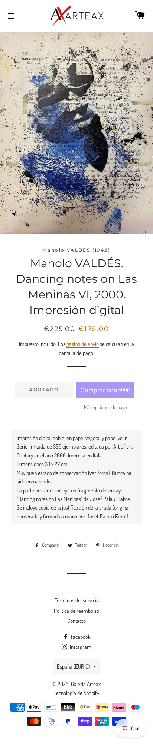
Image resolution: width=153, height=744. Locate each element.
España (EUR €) (73, 666)
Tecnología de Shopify (76, 692)
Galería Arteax (86, 684)
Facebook (80, 636)
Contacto (76, 620)
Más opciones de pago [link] (105, 407)
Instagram (80, 646)
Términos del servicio (77, 600)
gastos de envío (82, 343)
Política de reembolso (76, 610)
